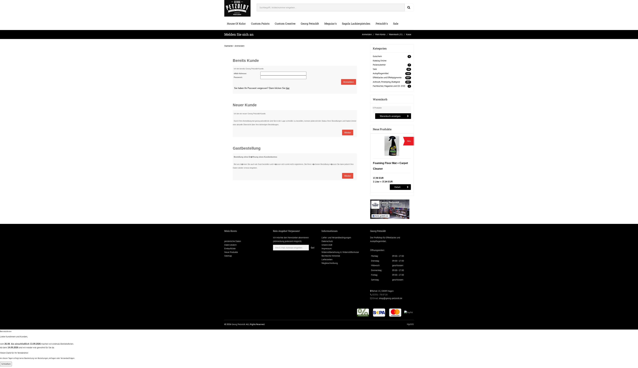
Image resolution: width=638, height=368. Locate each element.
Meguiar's (330, 23)
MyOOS (410, 324)
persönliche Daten (232, 241)
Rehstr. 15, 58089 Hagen (382, 291)
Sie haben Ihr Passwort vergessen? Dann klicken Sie (261, 88)
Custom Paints (260, 23)
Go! (312, 247)
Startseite (228, 45)
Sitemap (228, 255)
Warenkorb (394, 34)
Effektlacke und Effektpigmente (387, 77)
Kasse (408, 34)
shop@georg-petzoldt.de (390, 298)
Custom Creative (285, 23)
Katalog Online (379, 60)
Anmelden (367, 34)
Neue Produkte (231, 252)
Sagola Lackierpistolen (356, 23)
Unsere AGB (326, 244)
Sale (395, 23)
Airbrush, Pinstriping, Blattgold (386, 81)
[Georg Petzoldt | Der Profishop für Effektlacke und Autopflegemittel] (237, 8)
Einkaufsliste (230, 248)
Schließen (6, 364)
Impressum (326, 248)
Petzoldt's (382, 23)
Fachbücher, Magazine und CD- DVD (389, 86)
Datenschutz (327, 241)
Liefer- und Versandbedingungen (336, 237)
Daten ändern (230, 244)
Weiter (347, 132)
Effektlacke (391, 237)
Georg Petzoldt (310, 23)
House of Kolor (236, 23)
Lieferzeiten (326, 259)
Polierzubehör (379, 64)
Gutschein (377, 56)
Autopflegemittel (381, 73)
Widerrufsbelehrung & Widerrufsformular (340, 252)
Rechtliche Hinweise (330, 255)
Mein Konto (380, 34)
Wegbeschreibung (329, 263)
